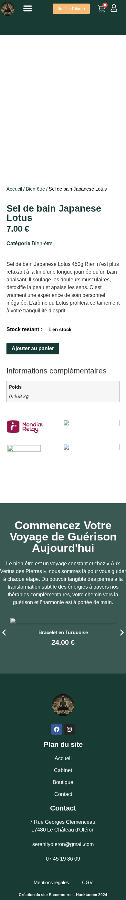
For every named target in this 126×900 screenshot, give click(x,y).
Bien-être (35, 189)
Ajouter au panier (33, 348)
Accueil (14, 189)
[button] (27, 8)
